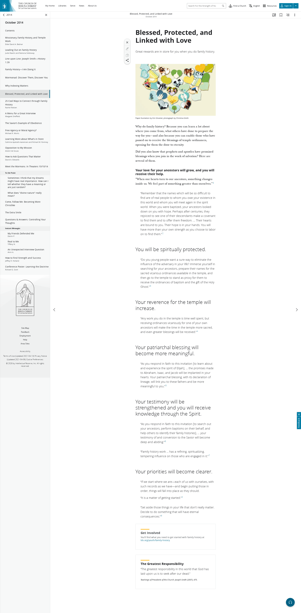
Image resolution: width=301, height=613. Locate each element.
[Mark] (127, 48)
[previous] (54, 310)
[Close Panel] (46, 14)
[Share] (127, 60)
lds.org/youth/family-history (155, 540)
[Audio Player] (290, 602)
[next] (296, 310)
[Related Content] (288, 14)
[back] (3, 14)
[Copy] (127, 55)
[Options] (295, 14)
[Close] (127, 42)
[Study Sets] (274, 14)
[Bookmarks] (281, 14)
